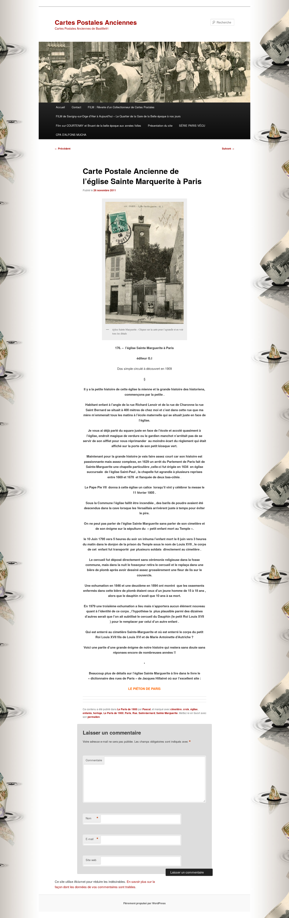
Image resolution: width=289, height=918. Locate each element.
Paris (128, 713)
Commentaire (94, 760)
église (194, 709)
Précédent (62, 148)
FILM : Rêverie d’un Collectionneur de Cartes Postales (121, 107)
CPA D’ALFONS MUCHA (71, 135)
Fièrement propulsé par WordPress (144, 903)
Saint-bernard (147, 713)
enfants (87, 713)
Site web (91, 860)
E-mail (92, 839)
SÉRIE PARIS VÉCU (192, 125)
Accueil (60, 107)
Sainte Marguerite (167, 713)
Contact (76, 107)
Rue (134, 713)
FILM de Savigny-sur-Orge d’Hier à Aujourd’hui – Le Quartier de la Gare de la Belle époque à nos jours (118, 116)
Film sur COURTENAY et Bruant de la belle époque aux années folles (98, 125)
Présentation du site (160, 125)
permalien (94, 717)
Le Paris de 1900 (127, 709)
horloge (97, 713)
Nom (92, 818)
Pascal (146, 709)
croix (186, 709)
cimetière (176, 709)
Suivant (228, 148)
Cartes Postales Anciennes (96, 22)
